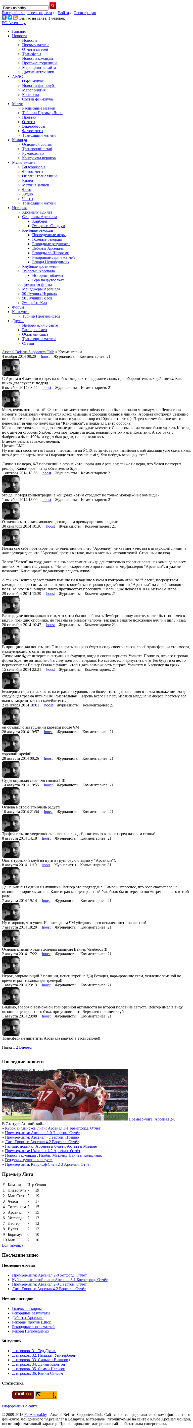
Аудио (27, 194)
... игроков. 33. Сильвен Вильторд (41, 1360)
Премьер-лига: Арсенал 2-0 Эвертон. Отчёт (42, 1133)
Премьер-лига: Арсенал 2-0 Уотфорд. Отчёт (49, 1275)
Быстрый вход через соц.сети (27, 13)
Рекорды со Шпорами (50, 253)
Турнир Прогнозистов (41, 316)
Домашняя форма (37, 284)
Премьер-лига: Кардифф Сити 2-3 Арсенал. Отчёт (48, 1164)
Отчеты (28, 122)
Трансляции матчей (39, 135)
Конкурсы (20, 312)
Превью (29, 117)
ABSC (17, 76)
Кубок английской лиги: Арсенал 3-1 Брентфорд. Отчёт (53, 1128)
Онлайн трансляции (39, 176)
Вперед (25, 1047)
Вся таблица (12, 1245)
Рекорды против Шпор (31, 1322)
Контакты (30, 94)
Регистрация (85, 13)
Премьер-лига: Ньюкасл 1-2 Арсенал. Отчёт (42, 1151)
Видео (27, 180)
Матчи (17, 103)
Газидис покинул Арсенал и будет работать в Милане (51, 1146)
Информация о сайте (40, 325)
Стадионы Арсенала (39, 217)
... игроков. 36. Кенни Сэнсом (37, 1373)
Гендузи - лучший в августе (29, 1160)
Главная (19, 31)
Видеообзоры (33, 126)
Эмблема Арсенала (38, 271)
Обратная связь (35, 334)
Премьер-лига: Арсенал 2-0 (152, 1119)
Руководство (33, 153)
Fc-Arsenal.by (35, 1414)
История (19, 208)
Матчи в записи (35, 185)
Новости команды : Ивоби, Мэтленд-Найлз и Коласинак (53, 1155)
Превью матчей (35, 45)
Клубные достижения (40, 266)
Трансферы (31, 54)
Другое (18, 321)
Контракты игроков (39, 158)
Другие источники (38, 72)
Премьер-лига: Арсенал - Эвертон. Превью (42, 1137)
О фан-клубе (33, 81)
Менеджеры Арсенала (41, 289)
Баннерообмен (34, 330)
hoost (45, 356)
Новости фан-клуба (39, 85)
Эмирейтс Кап (34, 302)
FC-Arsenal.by (14, 23)
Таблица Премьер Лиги (42, 113)
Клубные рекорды (37, 230)
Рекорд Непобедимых (50, 262)
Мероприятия (33, 90)
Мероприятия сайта (39, 67)
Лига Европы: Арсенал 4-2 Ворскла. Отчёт (42, 1142)
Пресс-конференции (39, 63)
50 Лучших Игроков (39, 293)
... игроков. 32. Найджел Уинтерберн (43, 1355)
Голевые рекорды (47, 239)
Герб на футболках (48, 280)
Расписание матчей (38, 108)
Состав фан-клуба (37, 99)
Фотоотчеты (32, 131)
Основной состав (37, 144)
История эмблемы (47, 275)
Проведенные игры (49, 235)
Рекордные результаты (51, 244)
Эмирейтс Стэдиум (48, 226)
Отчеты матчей (35, 49)
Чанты (27, 198)
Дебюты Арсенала (48, 248)
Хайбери (39, 221)
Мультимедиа (23, 162)
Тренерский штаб (37, 149)
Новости (19, 36)
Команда (19, 140)
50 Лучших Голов (37, 298)
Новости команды (37, 58)
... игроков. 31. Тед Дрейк (34, 1351)
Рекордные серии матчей (53, 257)
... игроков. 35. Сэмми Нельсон (38, 1369)
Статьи (28, 343)
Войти (63, 13)
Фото (26, 189)
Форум (18, 307)
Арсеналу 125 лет (37, 212)
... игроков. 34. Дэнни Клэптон (38, 1364)
